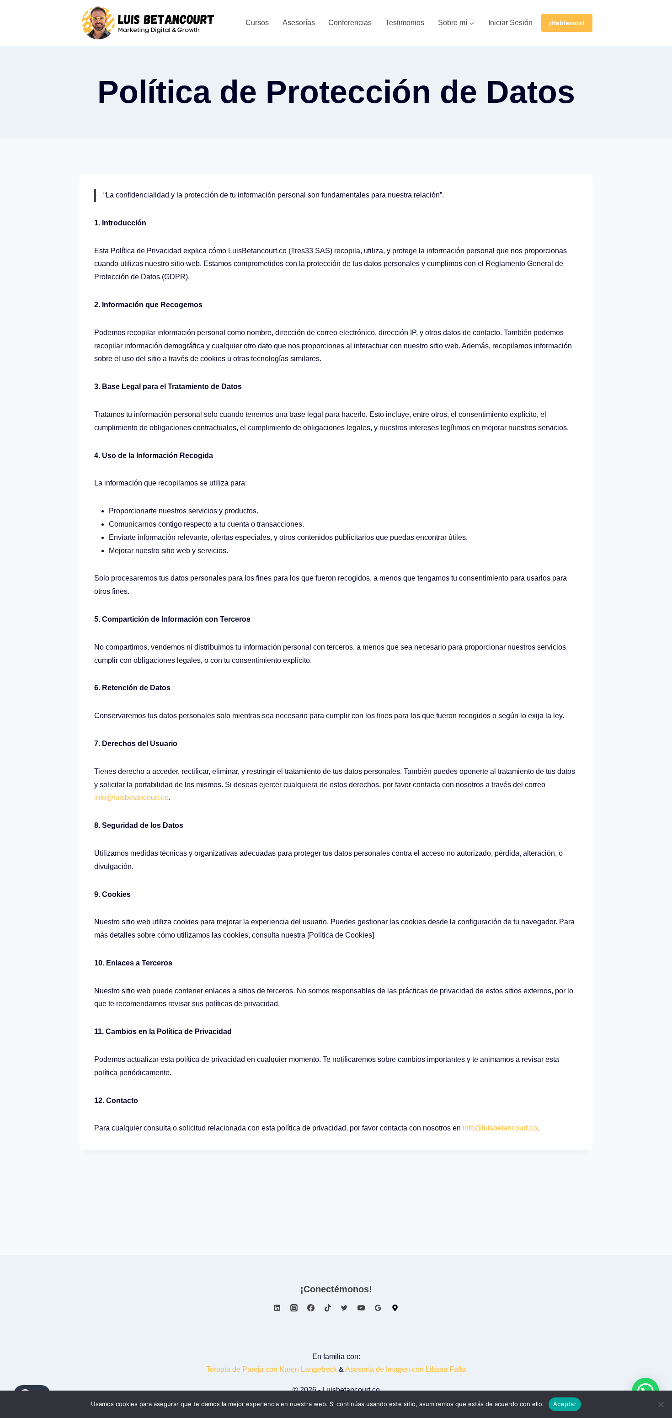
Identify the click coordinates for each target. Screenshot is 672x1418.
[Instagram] (294, 1308)
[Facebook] (311, 1308)
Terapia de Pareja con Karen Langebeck (271, 1369)
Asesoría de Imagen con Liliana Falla (405, 1369)
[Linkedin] (277, 1308)
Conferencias (350, 23)
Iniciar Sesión (510, 23)
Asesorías (299, 23)
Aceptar (564, 1403)
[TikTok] (327, 1308)
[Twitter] (344, 1308)
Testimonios (404, 23)
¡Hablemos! (567, 23)
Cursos (257, 23)
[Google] (395, 1308)
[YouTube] (361, 1308)
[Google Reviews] (378, 1308)
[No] (660, 1404)
